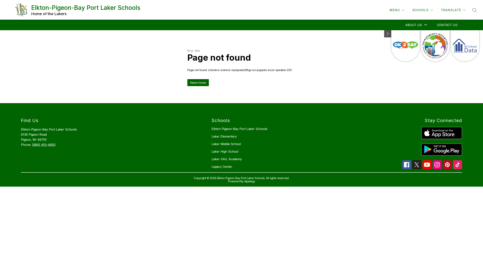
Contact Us (447, 25)
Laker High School (225, 151)
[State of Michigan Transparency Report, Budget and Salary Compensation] (435, 45)
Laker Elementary (224, 136)
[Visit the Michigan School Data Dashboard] (465, 45)
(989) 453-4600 (43, 145)
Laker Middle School (226, 144)
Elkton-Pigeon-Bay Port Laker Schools (239, 129)
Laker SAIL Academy (227, 159)
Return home (198, 82)
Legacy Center (222, 166)
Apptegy (249, 181)
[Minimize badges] (387, 33)
